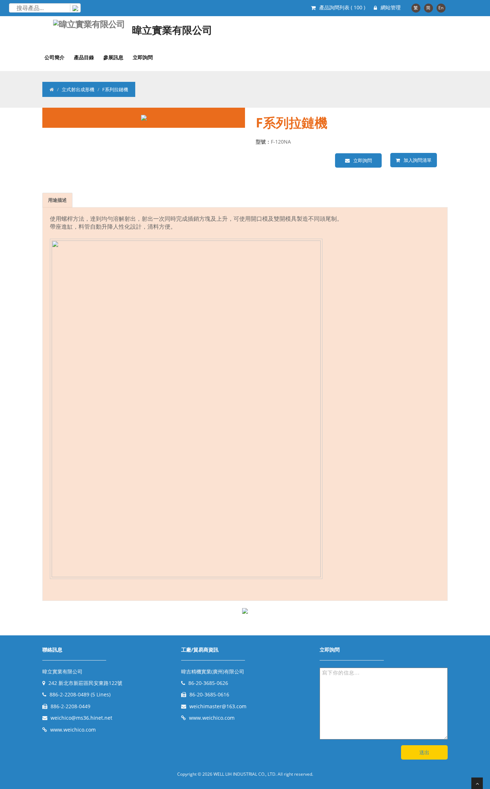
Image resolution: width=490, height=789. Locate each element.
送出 (424, 752)
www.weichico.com (73, 729)
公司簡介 (54, 57)
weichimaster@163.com (217, 706)
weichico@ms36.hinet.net (81, 717)
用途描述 (57, 200)
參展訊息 (113, 57)
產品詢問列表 (342, 7)
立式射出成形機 (78, 89)
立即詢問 (143, 57)
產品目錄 (84, 57)
